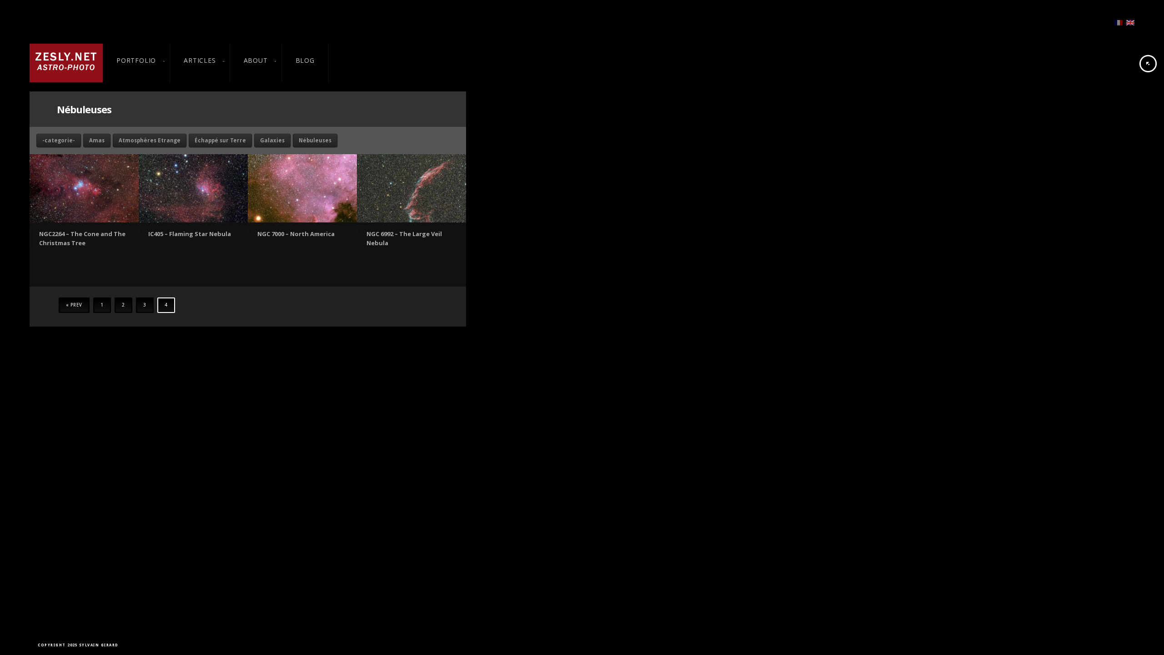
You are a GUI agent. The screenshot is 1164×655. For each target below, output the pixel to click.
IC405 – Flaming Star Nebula (189, 234)
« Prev (74, 304)
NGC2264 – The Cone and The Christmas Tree (82, 238)
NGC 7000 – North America (296, 234)
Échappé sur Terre (220, 140)
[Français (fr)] (1118, 22)
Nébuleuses (315, 140)
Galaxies (272, 140)
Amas (97, 140)
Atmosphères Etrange (150, 140)
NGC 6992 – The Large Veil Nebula (404, 238)
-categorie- (58, 140)
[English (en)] (1130, 22)
